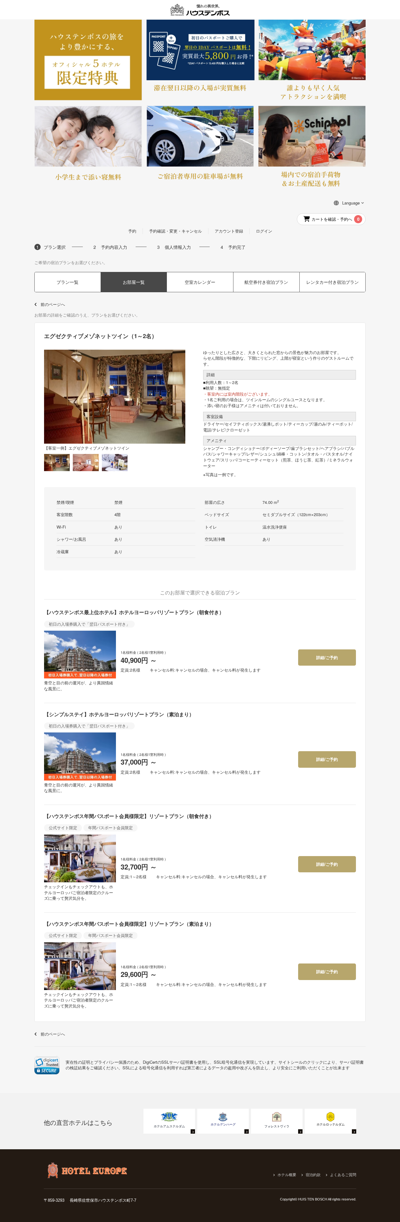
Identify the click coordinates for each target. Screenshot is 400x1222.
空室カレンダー (200, 282)
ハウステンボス (200, 9)
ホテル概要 (287, 1175)
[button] (46, 1065)
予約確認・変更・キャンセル (175, 231)
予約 (132, 231)
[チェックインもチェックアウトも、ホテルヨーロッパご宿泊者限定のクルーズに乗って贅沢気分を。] (80, 858)
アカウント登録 (229, 231)
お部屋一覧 (134, 282)
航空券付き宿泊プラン (266, 282)
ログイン (264, 231)
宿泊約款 (313, 1175)
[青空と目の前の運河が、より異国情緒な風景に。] (80, 654)
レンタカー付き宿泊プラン (332, 282)
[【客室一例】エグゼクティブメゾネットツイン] (57, 462)
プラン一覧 (67, 282)
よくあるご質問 (343, 1175)
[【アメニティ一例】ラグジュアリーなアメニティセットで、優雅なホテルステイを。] (115, 462)
